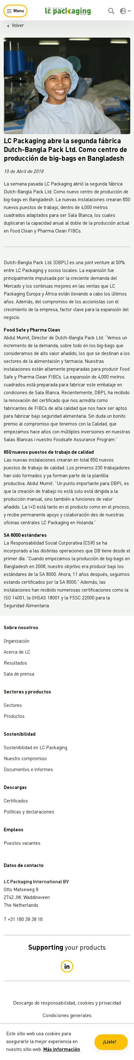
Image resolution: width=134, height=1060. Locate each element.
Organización (16, 641)
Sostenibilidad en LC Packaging (35, 748)
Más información (61, 1049)
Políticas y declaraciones (29, 812)
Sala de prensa (19, 674)
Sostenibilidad (20, 734)
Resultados (15, 663)
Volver (18, 25)
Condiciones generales (67, 1015)
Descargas (15, 788)
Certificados (16, 801)
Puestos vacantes (22, 843)
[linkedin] (67, 966)
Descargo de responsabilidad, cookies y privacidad (67, 1003)
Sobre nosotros (21, 628)
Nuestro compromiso (25, 759)
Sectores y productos (27, 692)
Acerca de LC (17, 652)
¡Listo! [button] (109, 1042)
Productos (14, 716)
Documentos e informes (28, 770)
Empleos (13, 830)
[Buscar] (112, 11)
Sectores (13, 705)
